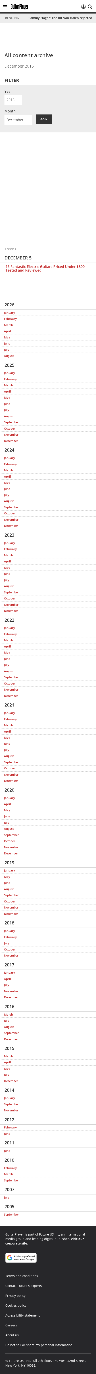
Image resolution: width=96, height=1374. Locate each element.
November (11, 434)
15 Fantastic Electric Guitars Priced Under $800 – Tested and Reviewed (46, 268)
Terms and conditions (21, 1276)
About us (12, 1335)
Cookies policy (15, 1305)
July (6, 350)
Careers (11, 1325)
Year (8, 91)
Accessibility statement (22, 1315)
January (9, 313)
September (11, 422)
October (9, 428)
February (10, 319)
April (7, 331)
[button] (5, 6)
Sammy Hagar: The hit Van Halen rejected (60, 18)
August (9, 356)
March (8, 325)
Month (10, 111)
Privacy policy (15, 1295)
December (11, 441)
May (7, 337)
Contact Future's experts (23, 1286)
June (7, 343)
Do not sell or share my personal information (39, 1345)
